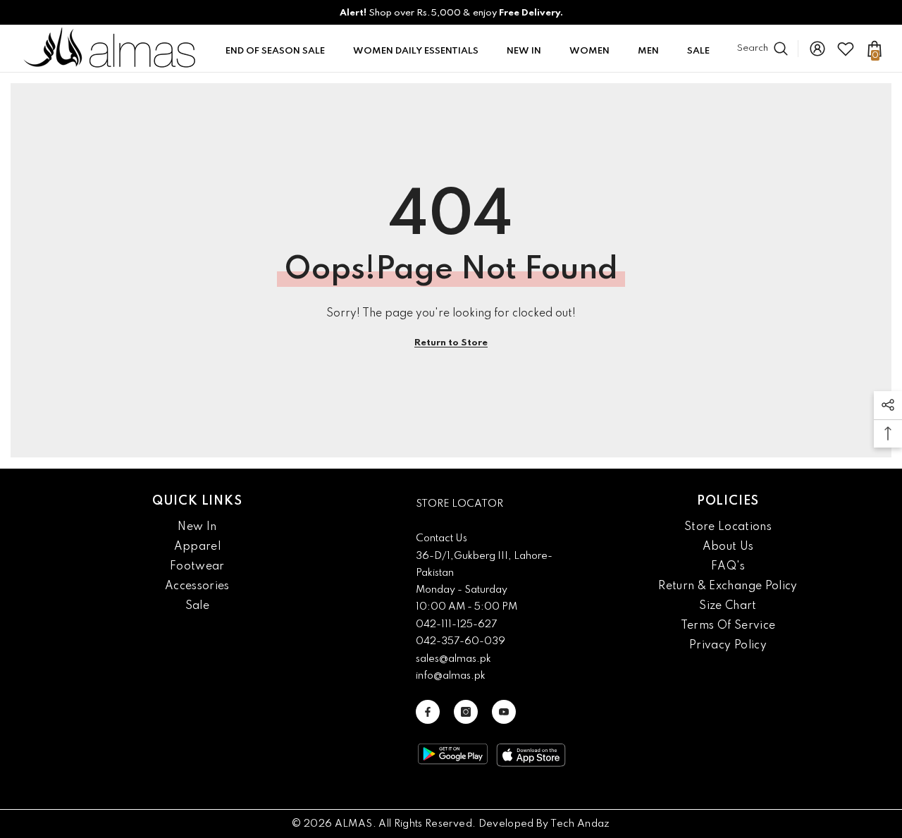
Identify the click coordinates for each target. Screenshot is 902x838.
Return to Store (451, 342)
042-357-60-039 (460, 641)
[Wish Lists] (845, 48)
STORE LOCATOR (459, 504)
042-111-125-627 (456, 624)
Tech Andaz (580, 824)
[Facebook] (428, 712)
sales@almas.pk (453, 659)
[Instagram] (466, 712)
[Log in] (817, 48)
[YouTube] (504, 712)
